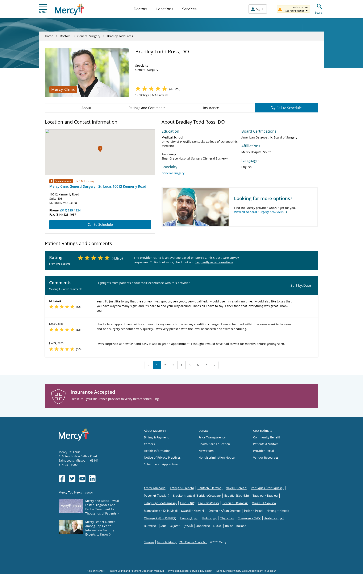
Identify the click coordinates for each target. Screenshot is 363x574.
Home (49, 36)
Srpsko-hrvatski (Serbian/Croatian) (197, 495)
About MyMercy (155, 431)
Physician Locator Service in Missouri (190, 570)
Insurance (211, 108)
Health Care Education (214, 444)
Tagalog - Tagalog (265, 495)
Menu (42, 12)
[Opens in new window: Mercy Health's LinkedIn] (92, 478)
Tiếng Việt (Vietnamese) (160, 503)
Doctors (140, 8)
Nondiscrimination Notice (217, 457)
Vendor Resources (266, 457)
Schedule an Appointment (162, 464)
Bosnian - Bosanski (235, 503)
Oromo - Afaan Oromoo (225, 510)
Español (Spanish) (236, 495)
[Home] (69, 9)
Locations (164, 8)
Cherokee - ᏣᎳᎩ (249, 518)
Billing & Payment (156, 437)
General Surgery (88, 36)
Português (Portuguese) (267, 488)
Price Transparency (212, 437)
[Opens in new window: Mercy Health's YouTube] (82, 478)
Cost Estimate (262, 431)
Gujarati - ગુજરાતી (181, 526)
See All (89, 492)
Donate (204, 431)
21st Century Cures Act (193, 542)
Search (319, 13)
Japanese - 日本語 (209, 526)
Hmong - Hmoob (278, 510)
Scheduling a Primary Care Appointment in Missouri (246, 570)
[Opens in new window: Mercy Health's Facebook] (62, 478)
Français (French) (182, 488)
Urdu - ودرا (209, 518)
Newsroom (206, 451)
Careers (149, 444)
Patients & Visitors (266, 444)
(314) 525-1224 (70, 210)
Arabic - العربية (274, 518)
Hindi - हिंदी (187, 503)
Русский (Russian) (156, 495)
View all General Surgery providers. (259, 212)
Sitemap (149, 542)
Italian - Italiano (235, 526)
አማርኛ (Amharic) (155, 488)
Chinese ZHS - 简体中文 (160, 518)
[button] (100, 149)
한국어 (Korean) (236, 488)
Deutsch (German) (209, 488)
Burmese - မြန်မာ (155, 526)
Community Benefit (266, 437)
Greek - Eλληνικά (264, 503)
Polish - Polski (253, 510)
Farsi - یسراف (189, 518)
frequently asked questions (214, 262)
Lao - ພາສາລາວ (208, 503)
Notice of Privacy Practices (162, 457)
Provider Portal (263, 451)
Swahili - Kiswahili (193, 510)
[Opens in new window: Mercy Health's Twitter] (72, 478)
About (86, 108)
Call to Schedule (289, 108)
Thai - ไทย (227, 518)
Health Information (157, 451)
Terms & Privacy (167, 542)
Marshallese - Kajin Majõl (161, 510)
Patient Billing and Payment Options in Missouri (136, 570)
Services (189, 8)
